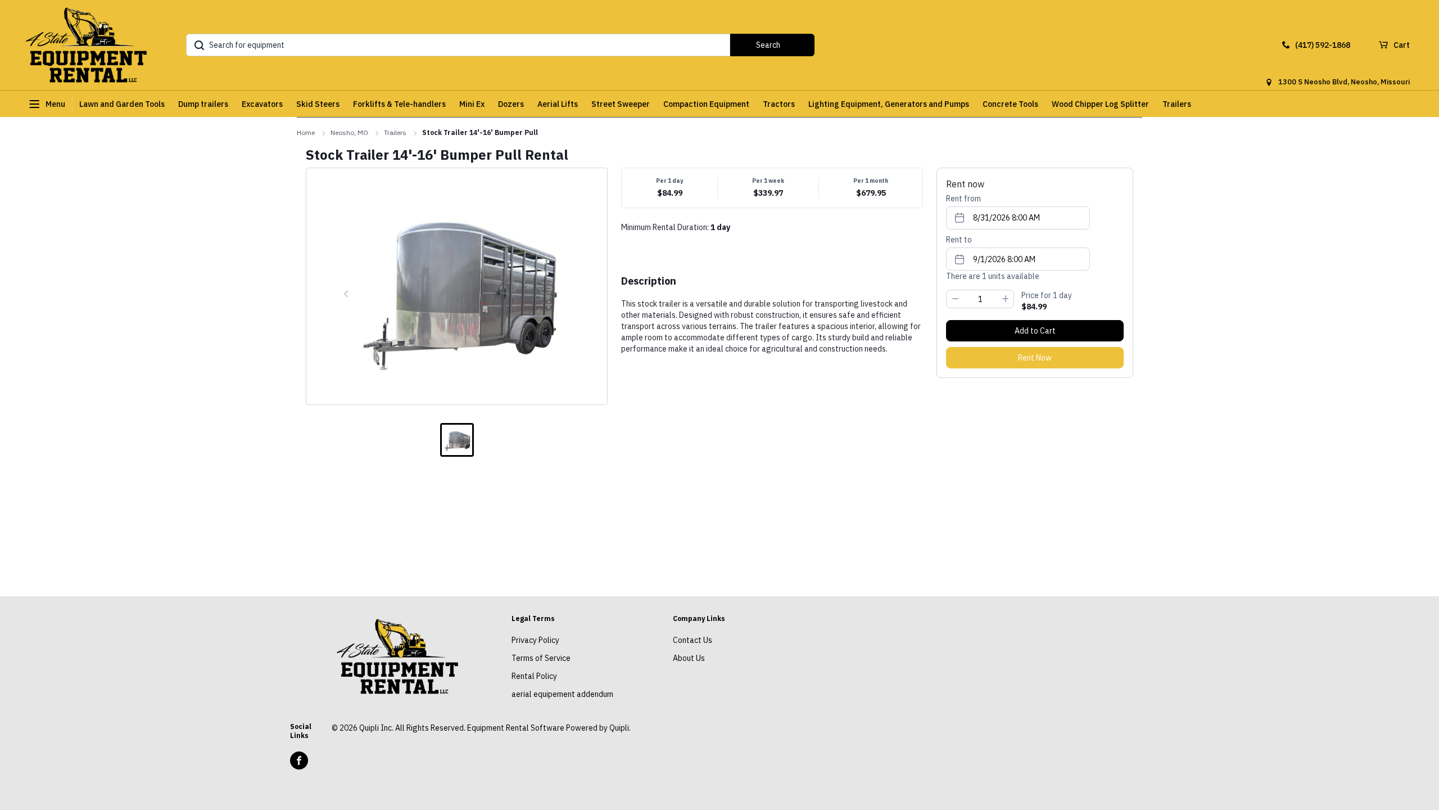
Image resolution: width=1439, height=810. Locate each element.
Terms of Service (541, 658)
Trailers (395, 132)
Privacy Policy (535, 640)
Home (306, 132)
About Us (689, 658)
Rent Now (1035, 358)
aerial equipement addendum (562, 694)
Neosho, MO (349, 132)
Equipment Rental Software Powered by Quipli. (549, 728)
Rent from (963, 199)
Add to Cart (1035, 331)
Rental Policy (534, 676)
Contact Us (692, 640)
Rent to (959, 240)
